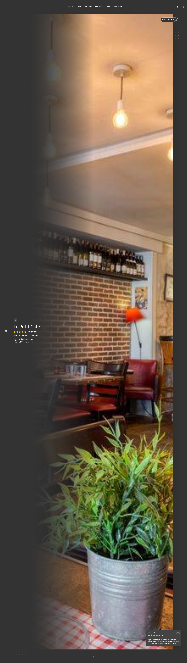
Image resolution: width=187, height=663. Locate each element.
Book (78, 7)
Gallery (88, 7)
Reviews (98, 7)
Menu (108, 7)
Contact (118, 7)
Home (70, 7)
